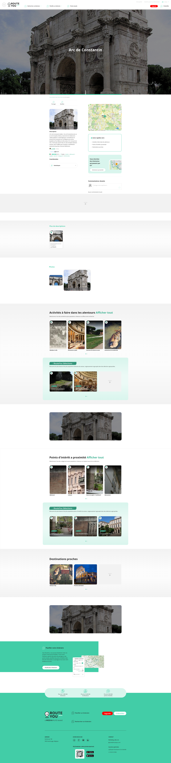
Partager (53, 104)
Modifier (62, 104)
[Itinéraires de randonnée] (113, 335)
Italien (67, 154)
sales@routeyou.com (115, 742)
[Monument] (113, 479)
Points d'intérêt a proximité (99, 144)
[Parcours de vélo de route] (94, 335)
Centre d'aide (113, 752)
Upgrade (154, 6)
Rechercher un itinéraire (83, 721)
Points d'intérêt (52, 97)
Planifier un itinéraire (82, 713)
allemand (72, 154)
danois (55, 156)
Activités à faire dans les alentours (101, 142)
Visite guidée (139, 1)
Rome (59, 97)
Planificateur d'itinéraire (51, 667)
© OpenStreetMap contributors (116, 130)
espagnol (60, 156)
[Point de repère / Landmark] (94, 479)
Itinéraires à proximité (97, 170)
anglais (51, 156)
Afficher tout (104, 312)
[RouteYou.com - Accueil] (13, 5)
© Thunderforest (108, 130)
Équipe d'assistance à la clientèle (118, 749)
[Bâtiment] (58, 479)
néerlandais (67, 156)
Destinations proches (97, 147)
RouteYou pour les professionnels (152, 1)
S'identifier (120, 713)
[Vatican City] (61, 574)
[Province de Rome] (85, 574)
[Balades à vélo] (58, 335)
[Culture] (76, 479)
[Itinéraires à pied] (76, 335)
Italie (56, 97)
